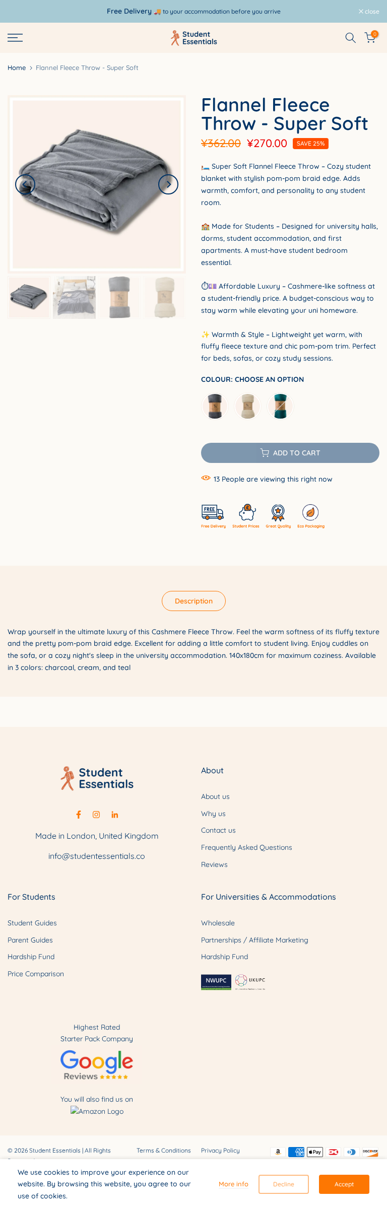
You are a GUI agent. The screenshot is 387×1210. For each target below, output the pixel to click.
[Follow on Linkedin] (114, 815)
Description (194, 600)
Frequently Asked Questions (246, 847)
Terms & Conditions (164, 1150)
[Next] (168, 184)
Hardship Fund (31, 956)
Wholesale (218, 922)
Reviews (214, 864)
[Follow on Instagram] (96, 815)
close (20, 12)
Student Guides (32, 922)
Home (17, 67)
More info (233, 1184)
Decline (283, 1184)
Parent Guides (30, 940)
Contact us (218, 830)
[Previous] (25, 184)
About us (215, 796)
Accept (344, 1184)
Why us (213, 813)
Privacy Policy (220, 1150)
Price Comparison (36, 973)
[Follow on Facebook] (79, 815)
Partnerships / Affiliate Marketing (254, 940)
